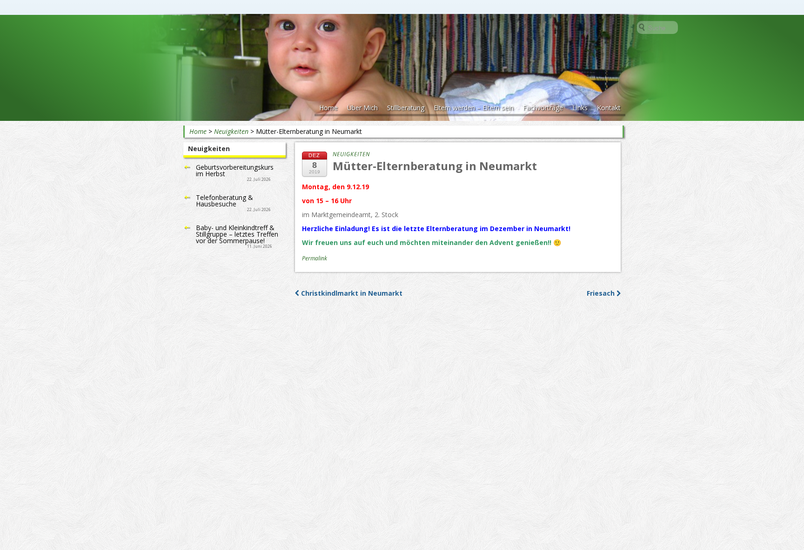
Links (580, 107)
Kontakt (609, 107)
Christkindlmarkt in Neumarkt (350, 293)
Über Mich (362, 107)
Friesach (601, 293)
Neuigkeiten (231, 131)
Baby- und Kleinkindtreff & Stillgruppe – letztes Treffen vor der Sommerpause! (237, 234)
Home (328, 107)
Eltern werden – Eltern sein (474, 107)
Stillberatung (405, 107)
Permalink (314, 258)
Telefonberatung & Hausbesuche (224, 200)
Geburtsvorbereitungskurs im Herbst (235, 170)
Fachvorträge (543, 107)
